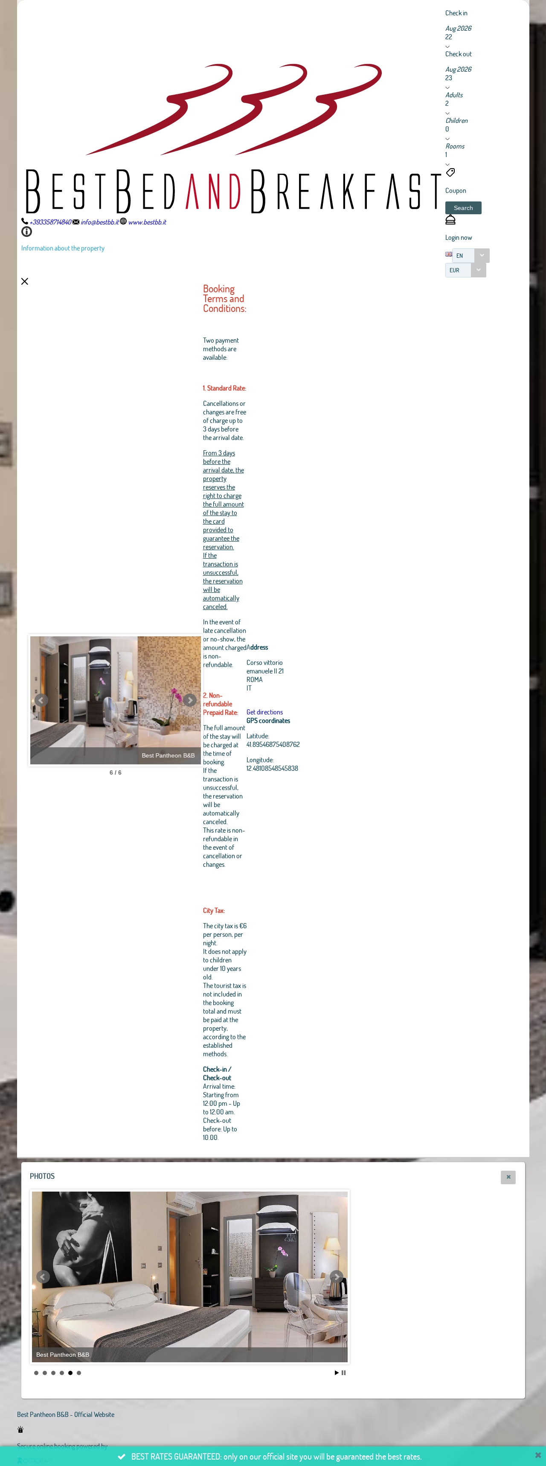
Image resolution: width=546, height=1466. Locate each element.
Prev (41, 700)
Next (190, 700)
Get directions (265, 711)
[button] (463, 207)
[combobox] (471, 255)
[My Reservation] (450, 221)
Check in (456, 12)
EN (459, 255)
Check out (458, 53)
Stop (344, 1372)
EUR (454, 270)
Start (337, 1372)
